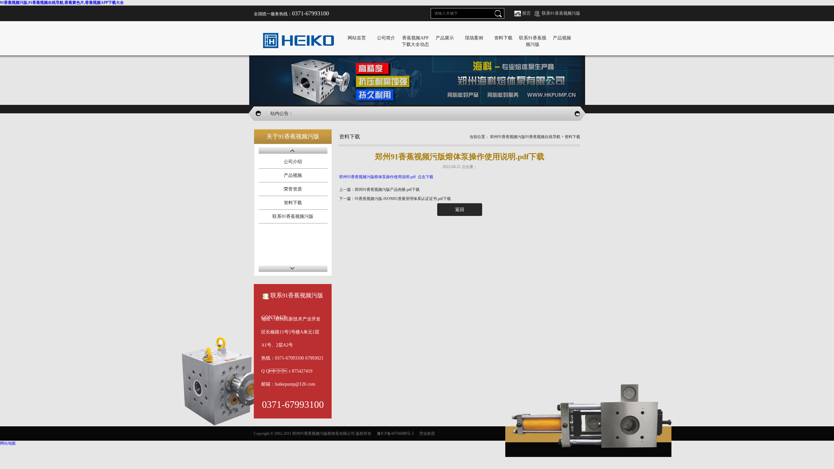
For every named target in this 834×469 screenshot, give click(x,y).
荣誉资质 (293, 189)
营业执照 (427, 433)
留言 (526, 13)
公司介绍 (293, 161)
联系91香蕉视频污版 (561, 13)
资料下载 (293, 202)
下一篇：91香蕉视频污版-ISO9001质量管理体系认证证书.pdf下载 (395, 198)
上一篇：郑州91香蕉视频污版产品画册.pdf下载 (379, 189)
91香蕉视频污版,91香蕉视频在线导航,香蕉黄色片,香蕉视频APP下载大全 (62, 2)
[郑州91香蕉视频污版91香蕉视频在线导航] (298, 40)
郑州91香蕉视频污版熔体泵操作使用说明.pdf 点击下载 (386, 177)
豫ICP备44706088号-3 (395, 433)
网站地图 (8, 443)
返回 (459, 209)
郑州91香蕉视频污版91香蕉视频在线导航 (525, 137)
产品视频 (293, 175)
